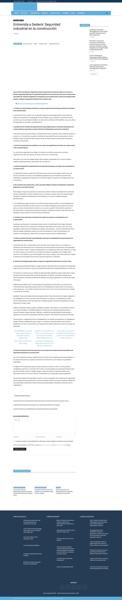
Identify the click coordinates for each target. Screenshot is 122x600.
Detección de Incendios (19, 487)
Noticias (21, 20)
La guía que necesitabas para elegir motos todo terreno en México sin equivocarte (44, 343)
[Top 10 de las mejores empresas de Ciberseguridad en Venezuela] (84, 569)
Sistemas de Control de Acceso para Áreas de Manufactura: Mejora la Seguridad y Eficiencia (99, 551)
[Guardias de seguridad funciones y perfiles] (17, 556)
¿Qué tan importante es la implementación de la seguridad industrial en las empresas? (35, 409)
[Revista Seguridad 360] (25, 7)
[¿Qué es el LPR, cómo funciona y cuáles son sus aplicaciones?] (84, 561)
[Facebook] (98, 1)
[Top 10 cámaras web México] (17, 548)
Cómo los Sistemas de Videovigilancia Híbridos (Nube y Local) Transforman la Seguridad (99, 57)
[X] (19, 38)
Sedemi (35, 43)
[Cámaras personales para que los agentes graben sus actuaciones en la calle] (17, 523)
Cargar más (94, 74)
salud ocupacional (27, 43)
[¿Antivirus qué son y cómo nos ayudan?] (51, 541)
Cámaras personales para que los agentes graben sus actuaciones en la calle (31, 522)
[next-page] (17, 499)
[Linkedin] (103, 1)
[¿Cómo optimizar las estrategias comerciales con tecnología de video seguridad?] (17, 531)
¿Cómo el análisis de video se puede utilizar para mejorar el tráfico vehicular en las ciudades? (99, 543)
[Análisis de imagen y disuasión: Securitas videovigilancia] (17, 564)
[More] (36, 38)
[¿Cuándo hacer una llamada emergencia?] (51, 561)
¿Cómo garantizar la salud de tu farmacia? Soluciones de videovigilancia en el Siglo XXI (98, 66)
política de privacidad (46, 445)
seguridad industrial (54, 43)
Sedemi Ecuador (43, 43)
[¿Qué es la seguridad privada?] (51, 569)
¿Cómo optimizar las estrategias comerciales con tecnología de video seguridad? (32, 530)
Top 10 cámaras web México (31, 545)
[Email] (31, 38)
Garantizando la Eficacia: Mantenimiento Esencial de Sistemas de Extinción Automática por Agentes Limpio (41, 401)
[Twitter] (100, 1)
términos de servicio (60, 445)
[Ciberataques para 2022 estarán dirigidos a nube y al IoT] (51, 532)
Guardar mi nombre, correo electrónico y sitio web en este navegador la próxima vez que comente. (44, 441)
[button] (106, 13)
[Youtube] (105, 1)
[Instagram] (108, 1)
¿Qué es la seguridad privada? (65, 567)
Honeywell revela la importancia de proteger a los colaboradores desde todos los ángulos (36, 405)
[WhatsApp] (27, 38)
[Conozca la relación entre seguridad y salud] (17, 539)
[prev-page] (14, 499)
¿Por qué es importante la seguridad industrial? (32, 104)
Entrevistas (16, 20)
